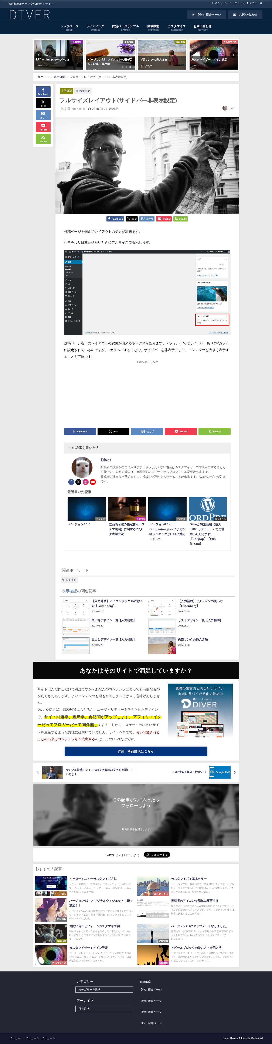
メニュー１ (221, 3)
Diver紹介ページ (208, 14)
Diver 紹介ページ (151, 989)
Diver (232, 108)
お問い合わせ (247, 14)
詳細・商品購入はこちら (136, 751)
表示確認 (66, 90)
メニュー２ (238, 3)
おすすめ (84, 91)
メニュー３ (255, 3)
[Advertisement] (147, 394)
